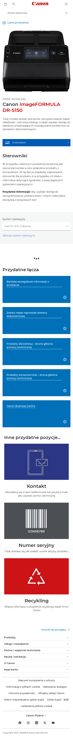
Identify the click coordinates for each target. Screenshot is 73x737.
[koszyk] (5, 4)
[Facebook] (20, 722)
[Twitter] (44, 722)
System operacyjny (14, 219)
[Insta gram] (28, 722)
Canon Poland (35, 715)
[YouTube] (53, 722)
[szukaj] (13, 4)
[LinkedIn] (36, 722)
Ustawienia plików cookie (36, 706)
